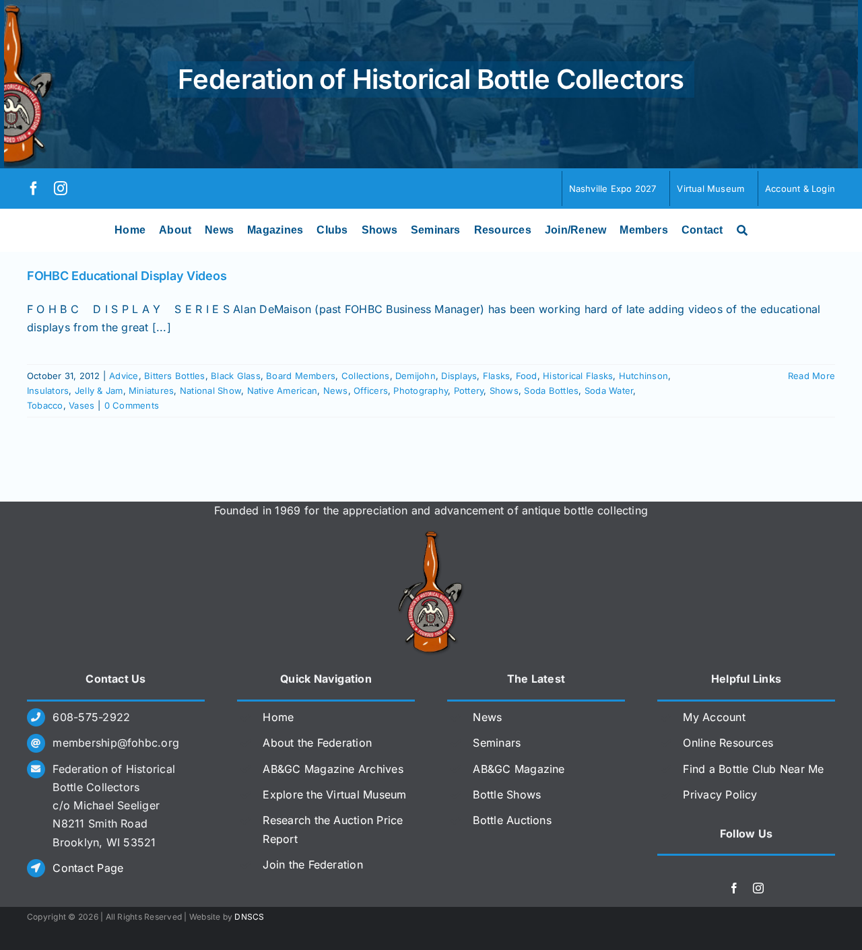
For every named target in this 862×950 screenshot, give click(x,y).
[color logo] (431, 536)
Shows (504, 390)
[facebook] (33, 188)
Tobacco (45, 405)
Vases (81, 405)
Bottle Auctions (512, 820)
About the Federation (317, 742)
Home (278, 717)
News (335, 390)
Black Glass (236, 375)
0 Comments (131, 405)
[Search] (742, 230)
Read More (811, 375)
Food (526, 375)
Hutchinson (643, 375)
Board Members (300, 375)
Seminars (497, 742)
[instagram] (60, 188)
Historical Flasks (578, 375)
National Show (210, 390)
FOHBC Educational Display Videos (126, 276)
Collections (365, 375)
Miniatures (151, 390)
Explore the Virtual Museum (334, 794)
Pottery (469, 390)
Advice (123, 375)
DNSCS (249, 917)
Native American (282, 390)
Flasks (496, 375)
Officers (371, 390)
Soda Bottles (551, 390)
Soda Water (609, 390)
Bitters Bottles (174, 375)
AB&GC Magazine (518, 769)
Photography (420, 390)
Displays (459, 375)
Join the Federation (313, 864)
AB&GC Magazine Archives (333, 769)
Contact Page (88, 868)
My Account (714, 717)
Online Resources (728, 742)
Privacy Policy (720, 794)
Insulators (48, 390)
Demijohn (415, 375)
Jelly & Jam (99, 390)
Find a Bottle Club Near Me (753, 769)
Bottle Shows (507, 794)
